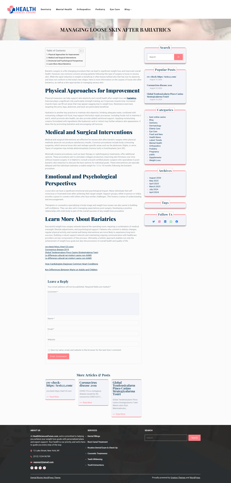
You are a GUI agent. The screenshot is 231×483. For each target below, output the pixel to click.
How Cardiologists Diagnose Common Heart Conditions (71, 264)
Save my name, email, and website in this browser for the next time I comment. (86, 350)
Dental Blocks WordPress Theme (45, 477)
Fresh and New (156, 134)
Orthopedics (155, 146)
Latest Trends (155, 140)
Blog (151, 120)
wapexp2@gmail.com (43, 462)
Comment (53, 292)
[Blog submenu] (131, 9)
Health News (155, 137)
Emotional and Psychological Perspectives (65, 61)
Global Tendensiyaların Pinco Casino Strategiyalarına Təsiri (71, 252)
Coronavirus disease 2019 (57, 249)
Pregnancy (154, 151)
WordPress (195, 477)
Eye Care (153, 131)
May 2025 (153, 181)
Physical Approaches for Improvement (63, 54)
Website (51, 339)
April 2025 (154, 183)
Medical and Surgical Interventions (62, 58)
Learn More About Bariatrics (59, 64)
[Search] (178, 57)
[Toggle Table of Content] (80, 51)
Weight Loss (155, 160)
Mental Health (155, 143)
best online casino (157, 117)
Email (51, 329)
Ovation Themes (178, 477)
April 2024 (154, 192)
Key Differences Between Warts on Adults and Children (71, 269)
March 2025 (154, 186)
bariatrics (131, 98)
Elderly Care (154, 128)
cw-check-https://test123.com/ (59, 246)
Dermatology (155, 125)
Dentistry (153, 123)
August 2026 (155, 178)
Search (194, 438)
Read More (55, 397)
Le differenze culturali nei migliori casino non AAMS (68, 255)
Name (51, 318)
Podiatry (153, 149)
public (152, 154)
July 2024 (153, 189)
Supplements (155, 157)
